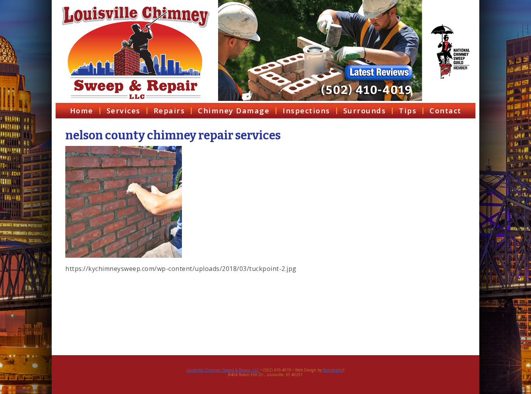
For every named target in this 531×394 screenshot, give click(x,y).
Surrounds (364, 110)
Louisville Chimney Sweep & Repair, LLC (223, 370)
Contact (445, 110)
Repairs (169, 110)
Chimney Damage (233, 110)
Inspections (306, 110)
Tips (407, 110)
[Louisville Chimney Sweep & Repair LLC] (136, 53)
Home (81, 110)
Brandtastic (333, 370)
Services (123, 110)
